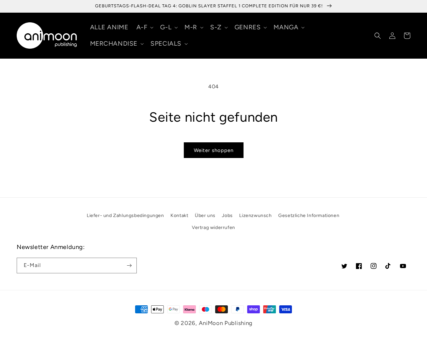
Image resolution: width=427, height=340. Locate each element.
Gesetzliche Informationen (308, 215)
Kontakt (179, 215)
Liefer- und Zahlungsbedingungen (125, 215)
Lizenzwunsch (255, 215)
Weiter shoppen (214, 150)
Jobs (227, 215)
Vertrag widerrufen (213, 227)
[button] (144, 27)
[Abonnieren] (129, 265)
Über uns (205, 215)
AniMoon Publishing (226, 323)
